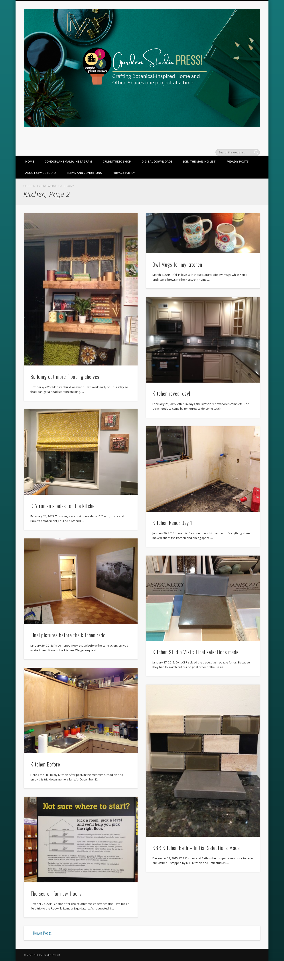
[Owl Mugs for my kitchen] (203, 233)
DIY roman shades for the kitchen (63, 506)
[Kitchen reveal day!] (203, 340)
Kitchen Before (45, 764)
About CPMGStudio (40, 173)
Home (29, 161)
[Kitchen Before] (81, 710)
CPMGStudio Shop (117, 161)
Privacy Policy (123, 173)
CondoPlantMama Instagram (68, 161)
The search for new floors (56, 893)
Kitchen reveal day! (171, 393)
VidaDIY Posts (238, 161)
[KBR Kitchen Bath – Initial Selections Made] (203, 761)
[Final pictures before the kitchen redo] (81, 581)
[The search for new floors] (81, 839)
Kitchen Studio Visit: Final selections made (195, 652)
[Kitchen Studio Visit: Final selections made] (203, 598)
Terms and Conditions (84, 173)
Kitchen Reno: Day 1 (172, 522)
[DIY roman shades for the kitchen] (81, 452)
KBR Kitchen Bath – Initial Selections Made (196, 848)
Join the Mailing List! (200, 161)
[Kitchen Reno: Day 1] (203, 469)
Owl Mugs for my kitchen (177, 264)
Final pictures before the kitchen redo (68, 635)
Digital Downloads (157, 161)
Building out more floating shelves (64, 376)
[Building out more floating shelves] (81, 289)
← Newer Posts (40, 933)
